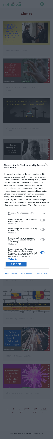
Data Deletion (11, 274)
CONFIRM (16, 264)
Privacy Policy (42, 274)
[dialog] (26, 219)
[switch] (42, 220)
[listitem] (26, 214)
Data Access (26, 274)
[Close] (47, 165)
